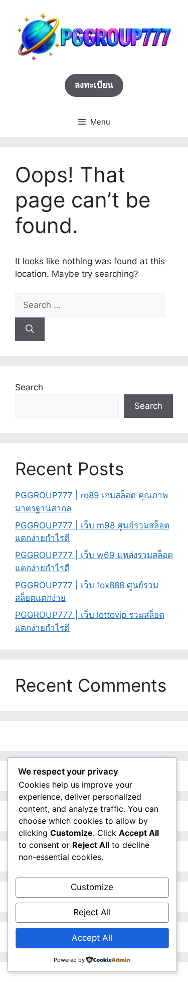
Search (29, 387)
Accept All (92, 938)
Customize (92, 887)
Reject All (92, 912)
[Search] (30, 329)
